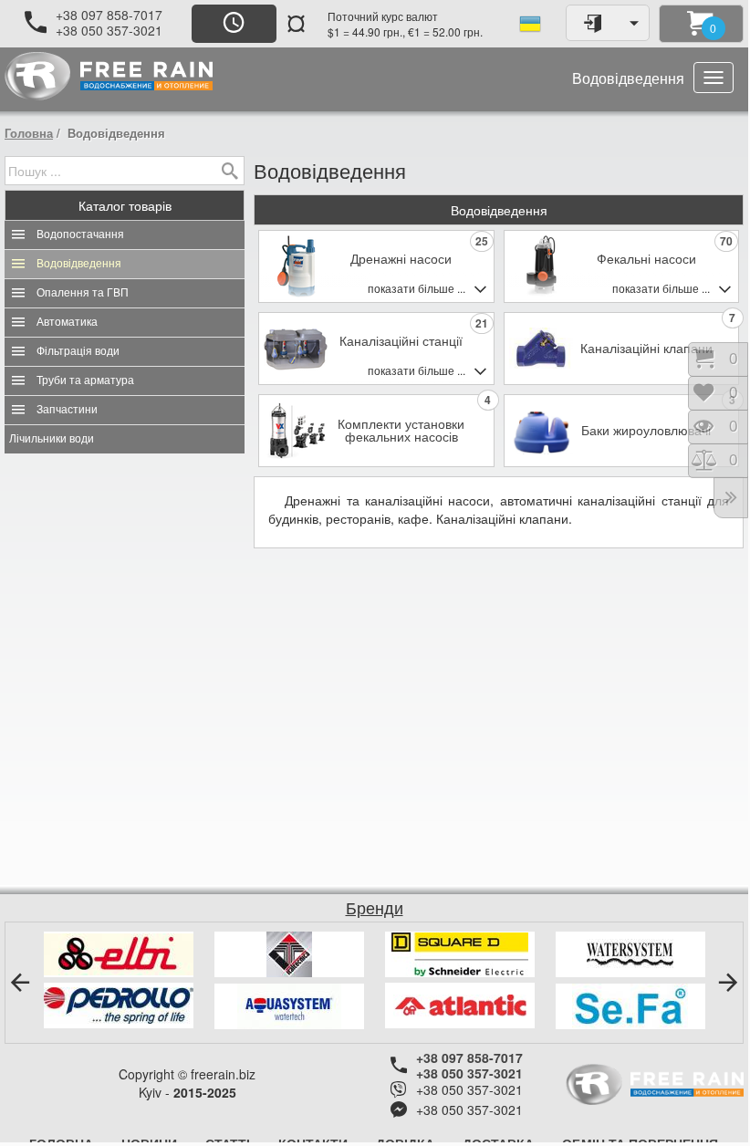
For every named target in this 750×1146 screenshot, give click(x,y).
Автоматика (67, 322)
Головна (29, 132)
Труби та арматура (85, 380)
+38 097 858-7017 (109, 14)
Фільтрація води (78, 351)
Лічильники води (51, 438)
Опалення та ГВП (82, 292)
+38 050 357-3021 (109, 30)
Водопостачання (80, 234)
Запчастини (67, 409)
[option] (118, 980)
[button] (20, 982)
